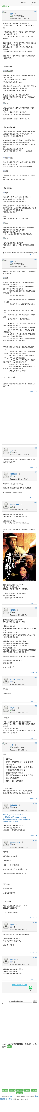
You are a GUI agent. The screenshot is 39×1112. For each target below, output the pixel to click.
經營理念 (19, 1090)
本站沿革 (12, 1090)
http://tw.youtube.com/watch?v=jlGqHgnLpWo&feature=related (14, 816)
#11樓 (35, 840)
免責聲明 (26, 1090)
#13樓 (35, 957)
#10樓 (35, 803)
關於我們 (5, 1090)
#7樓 (35, 677)
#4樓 (35, 472)
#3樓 (35, 448)
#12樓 (35, 922)
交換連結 (34, 1090)
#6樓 (35, 608)
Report (32, 255)
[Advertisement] (19, 419)
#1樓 (35, 12)
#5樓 (35, 502)
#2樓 (35, 259)
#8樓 (35, 706)
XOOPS (12, 1096)
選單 (34, 3)
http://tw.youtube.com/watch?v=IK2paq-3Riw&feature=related (16, 820)
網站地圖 (19, 1093)
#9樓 (35, 743)
